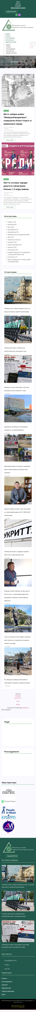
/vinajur (6, 965)
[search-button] (31, 47)
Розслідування (10, 49)
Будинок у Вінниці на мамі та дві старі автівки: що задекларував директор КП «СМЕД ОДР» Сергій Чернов (17, 512)
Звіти (18, 2)
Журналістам (10, 51)
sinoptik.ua (25, 708)
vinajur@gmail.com (10, 960)
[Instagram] (19, 15)
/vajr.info (7, 969)
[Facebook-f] (16, 15)
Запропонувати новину (18, 8)
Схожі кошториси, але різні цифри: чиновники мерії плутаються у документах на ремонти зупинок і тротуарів (17, 640)
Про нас (18, 4)
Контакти (18, 6)
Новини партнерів (11, 53)
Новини (8, 45)
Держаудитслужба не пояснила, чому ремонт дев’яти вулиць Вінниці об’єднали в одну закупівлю (17, 470)
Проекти (8, 47)
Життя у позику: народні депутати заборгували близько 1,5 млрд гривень (16, 186)
